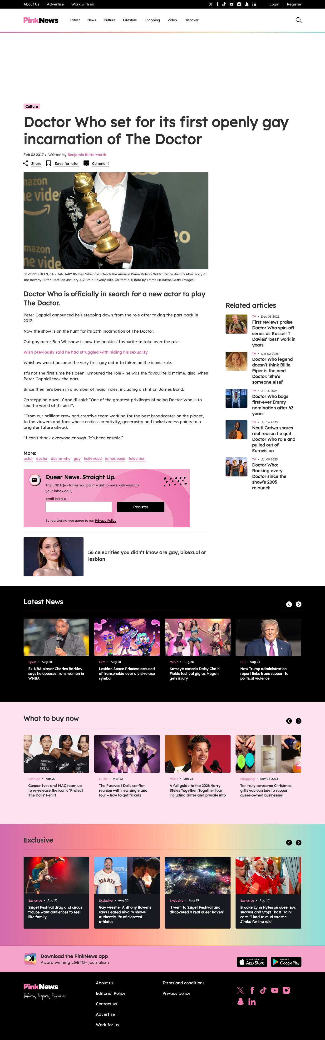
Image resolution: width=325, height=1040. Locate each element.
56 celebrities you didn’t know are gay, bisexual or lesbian (147, 555)
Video (172, 20)
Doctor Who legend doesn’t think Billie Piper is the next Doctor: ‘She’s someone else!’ (272, 370)
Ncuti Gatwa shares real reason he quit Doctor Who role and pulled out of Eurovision (273, 439)
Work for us (107, 1024)
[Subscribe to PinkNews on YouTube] (274, 991)
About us (104, 982)
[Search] (298, 20)
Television (137, 458)
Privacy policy (176, 993)
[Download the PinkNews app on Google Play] (286, 962)
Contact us (106, 1003)
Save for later (67, 163)
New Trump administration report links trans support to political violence (264, 673)
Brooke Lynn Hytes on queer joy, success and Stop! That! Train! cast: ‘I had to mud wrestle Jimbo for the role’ (268, 914)
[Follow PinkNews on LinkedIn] (254, 4)
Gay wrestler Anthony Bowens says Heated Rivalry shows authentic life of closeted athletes (125, 914)
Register (294, 4)
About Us (31, 4)
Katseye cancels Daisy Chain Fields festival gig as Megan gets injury (195, 673)
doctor (42, 458)
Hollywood (93, 458)
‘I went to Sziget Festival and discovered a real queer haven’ (197, 909)
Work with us (82, 4)
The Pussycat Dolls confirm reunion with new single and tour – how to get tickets (123, 790)
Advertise (55, 4)
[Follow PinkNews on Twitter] (240, 991)
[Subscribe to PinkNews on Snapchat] (240, 1003)
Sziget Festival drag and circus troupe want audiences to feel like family (55, 912)
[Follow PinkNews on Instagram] (286, 991)
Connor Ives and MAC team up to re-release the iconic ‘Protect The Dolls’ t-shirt (55, 790)
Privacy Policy (105, 520)
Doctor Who (60, 458)
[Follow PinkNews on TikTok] (263, 991)
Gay (77, 458)
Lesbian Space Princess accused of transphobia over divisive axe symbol (127, 673)
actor (28, 458)
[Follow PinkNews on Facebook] (252, 991)
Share (36, 163)
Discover (192, 20)
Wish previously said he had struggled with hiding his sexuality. (86, 352)
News (91, 20)
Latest (75, 20)
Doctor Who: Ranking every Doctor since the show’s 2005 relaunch (269, 476)
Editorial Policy (110, 993)
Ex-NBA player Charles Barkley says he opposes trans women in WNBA (56, 673)
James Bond (115, 458)
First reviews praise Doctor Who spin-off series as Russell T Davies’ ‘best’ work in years (273, 333)
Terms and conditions (183, 982)
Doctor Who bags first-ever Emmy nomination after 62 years (272, 405)
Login (274, 4)
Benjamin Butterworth (87, 154)
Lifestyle (130, 20)
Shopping (152, 20)
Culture (109, 20)
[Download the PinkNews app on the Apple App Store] (252, 962)
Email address (63, 498)
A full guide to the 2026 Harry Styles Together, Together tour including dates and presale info (198, 790)
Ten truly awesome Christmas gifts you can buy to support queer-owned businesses (265, 790)
